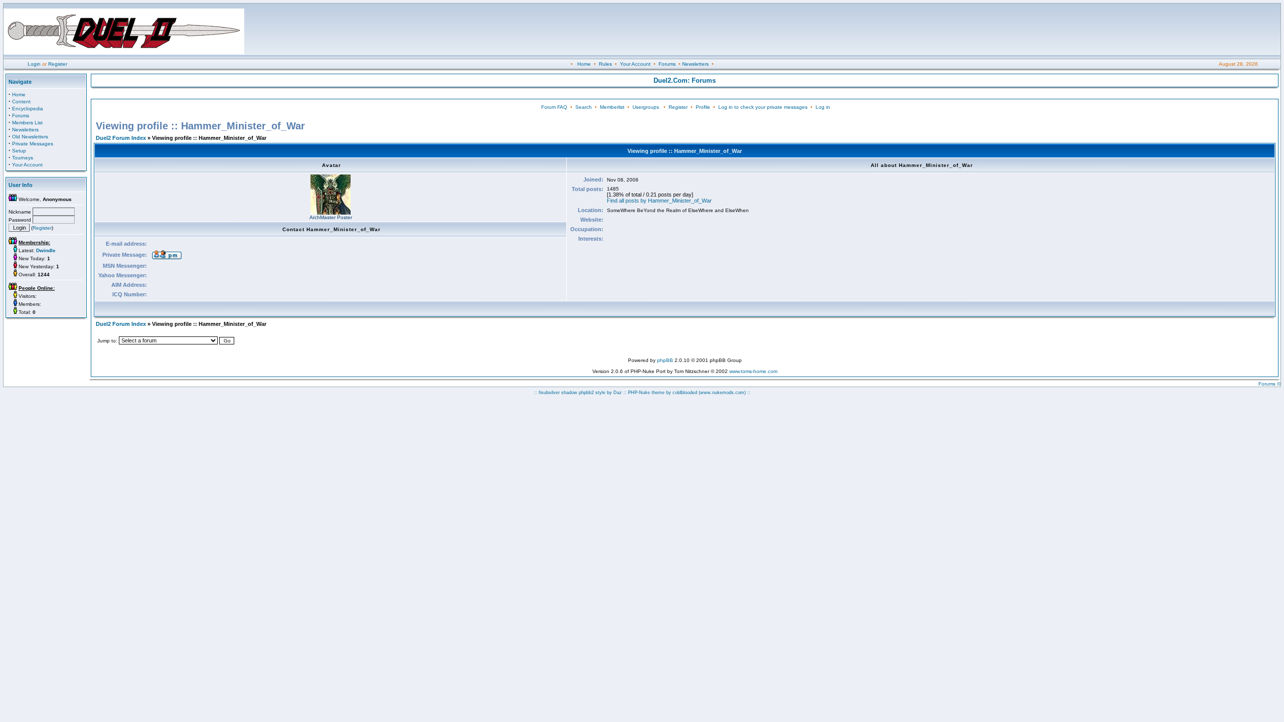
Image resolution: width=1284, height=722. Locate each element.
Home (584, 64)
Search (583, 107)
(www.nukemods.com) (722, 392)
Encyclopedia (27, 108)
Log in (823, 107)
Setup (19, 150)
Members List (27, 122)
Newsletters (695, 64)
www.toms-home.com (753, 371)
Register (57, 64)
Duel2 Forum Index (121, 138)
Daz (617, 392)
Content (21, 101)
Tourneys (22, 157)
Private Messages (32, 143)
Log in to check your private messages (763, 107)
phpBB (665, 360)
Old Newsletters (30, 136)
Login (34, 64)
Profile (703, 107)
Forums (667, 64)
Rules (605, 64)
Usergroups (645, 107)
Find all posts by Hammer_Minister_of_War (659, 201)
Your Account (635, 64)
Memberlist (612, 107)
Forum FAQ (554, 107)
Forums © (1269, 384)
